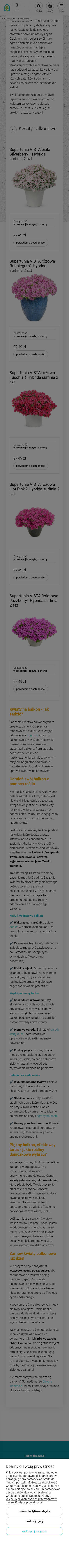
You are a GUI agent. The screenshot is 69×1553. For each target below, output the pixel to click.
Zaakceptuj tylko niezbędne (35, 1511)
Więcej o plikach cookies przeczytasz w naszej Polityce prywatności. (31, 1500)
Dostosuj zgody (34, 1521)
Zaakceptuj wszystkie (34, 1531)
